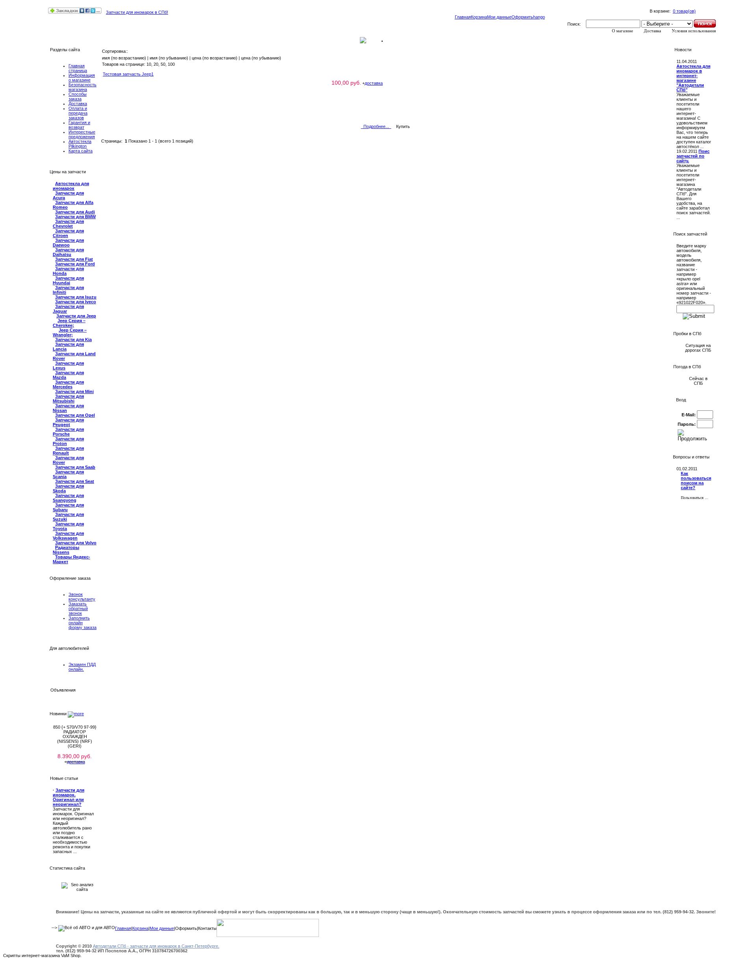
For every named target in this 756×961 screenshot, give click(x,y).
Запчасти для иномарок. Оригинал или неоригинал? (68, 797)
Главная (463, 17)
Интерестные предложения (82, 134)
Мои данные (499, 17)
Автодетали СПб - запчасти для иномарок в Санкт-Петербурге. (156, 946)
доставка (76, 761)
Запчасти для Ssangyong (68, 498)
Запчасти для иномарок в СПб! (137, 12)
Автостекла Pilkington (80, 143)
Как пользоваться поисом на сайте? (696, 480)
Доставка (78, 103)
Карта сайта (81, 150)
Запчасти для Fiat (74, 259)
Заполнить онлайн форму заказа (82, 623)
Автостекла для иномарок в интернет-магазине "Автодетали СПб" (693, 78)
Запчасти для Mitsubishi (68, 398)
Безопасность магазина (82, 87)
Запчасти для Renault (68, 450)
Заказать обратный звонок (78, 608)
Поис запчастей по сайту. (693, 156)
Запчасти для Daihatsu (68, 252)
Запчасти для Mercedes (68, 384)
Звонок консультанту (82, 596)
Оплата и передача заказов (78, 113)
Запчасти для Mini (74, 391)
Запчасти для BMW (75, 216)
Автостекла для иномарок (71, 186)
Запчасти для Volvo (75, 542)
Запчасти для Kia (73, 339)
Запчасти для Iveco (75, 301)
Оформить (522, 17)
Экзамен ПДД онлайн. (82, 667)
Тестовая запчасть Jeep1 (128, 74)
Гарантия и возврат (79, 125)
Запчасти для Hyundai (68, 280)
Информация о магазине (82, 77)
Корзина (479, 17)
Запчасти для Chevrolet (68, 223)
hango (539, 17)
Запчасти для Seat (74, 481)
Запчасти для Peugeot (68, 422)
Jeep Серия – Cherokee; (69, 323)
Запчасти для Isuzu (75, 297)
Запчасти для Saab (75, 467)
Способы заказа (78, 96)
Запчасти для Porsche (68, 431)
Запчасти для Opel (75, 415)
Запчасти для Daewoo (68, 242)
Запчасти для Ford (75, 264)
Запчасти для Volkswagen (68, 535)
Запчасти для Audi (75, 212)
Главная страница (78, 68)
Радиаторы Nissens (66, 550)
